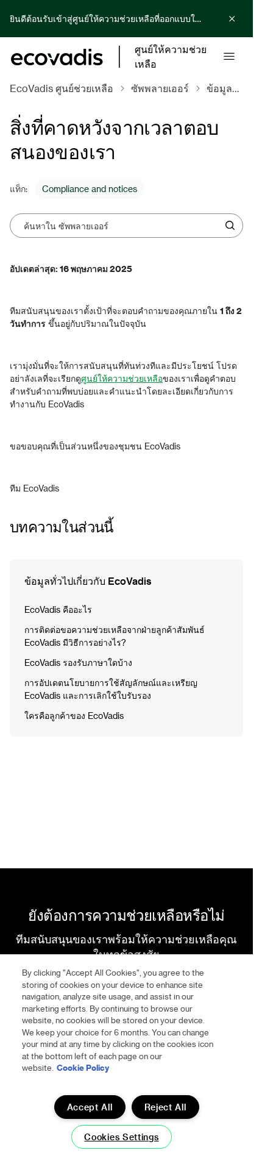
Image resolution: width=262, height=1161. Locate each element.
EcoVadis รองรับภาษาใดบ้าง (78, 662)
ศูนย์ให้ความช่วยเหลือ (122, 378)
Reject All (165, 1107)
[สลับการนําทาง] (229, 56)
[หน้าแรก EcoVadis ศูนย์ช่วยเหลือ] (57, 57)
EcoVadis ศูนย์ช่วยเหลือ (61, 88)
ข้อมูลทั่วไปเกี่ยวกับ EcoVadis (88, 581)
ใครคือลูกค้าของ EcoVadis (74, 715)
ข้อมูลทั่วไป (179, 88)
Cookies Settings (121, 1137)
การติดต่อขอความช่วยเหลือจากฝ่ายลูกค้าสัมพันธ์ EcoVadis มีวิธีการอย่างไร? (114, 636)
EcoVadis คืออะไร (58, 609)
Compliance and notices (89, 189)
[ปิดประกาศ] (232, 19)
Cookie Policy (83, 1067)
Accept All (90, 1107)
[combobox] (122, 225)
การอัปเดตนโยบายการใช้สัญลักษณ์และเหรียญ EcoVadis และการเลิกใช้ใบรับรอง (110, 689)
